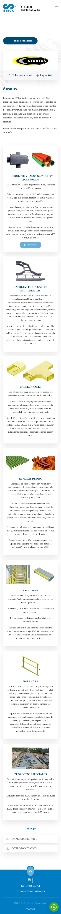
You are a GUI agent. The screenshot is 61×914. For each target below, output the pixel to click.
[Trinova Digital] (30, 909)
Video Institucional (22, 75)
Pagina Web (46, 75)
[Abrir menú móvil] (56, 8)
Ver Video (32, 245)
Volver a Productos (22, 41)
